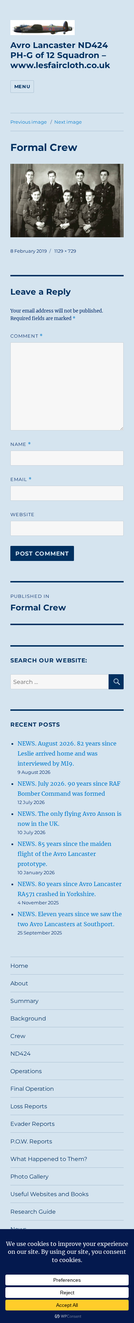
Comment (26, 336)
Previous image (28, 122)
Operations (26, 1071)
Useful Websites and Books (49, 1194)
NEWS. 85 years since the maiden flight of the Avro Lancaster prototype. (64, 853)
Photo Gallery (29, 1176)
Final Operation (32, 1088)
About (19, 983)
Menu (22, 86)
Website (22, 514)
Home (19, 965)
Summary (24, 1001)
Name (20, 444)
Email (21, 479)
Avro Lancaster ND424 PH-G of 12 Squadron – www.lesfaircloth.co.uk (60, 55)
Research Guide (33, 1211)
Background (28, 1018)
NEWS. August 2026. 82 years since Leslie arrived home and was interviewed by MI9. (67, 753)
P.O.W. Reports (31, 1141)
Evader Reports (32, 1123)
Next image (68, 122)
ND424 (20, 1053)
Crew (17, 1036)
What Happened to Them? (48, 1159)
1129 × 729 (65, 251)
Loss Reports (28, 1106)
